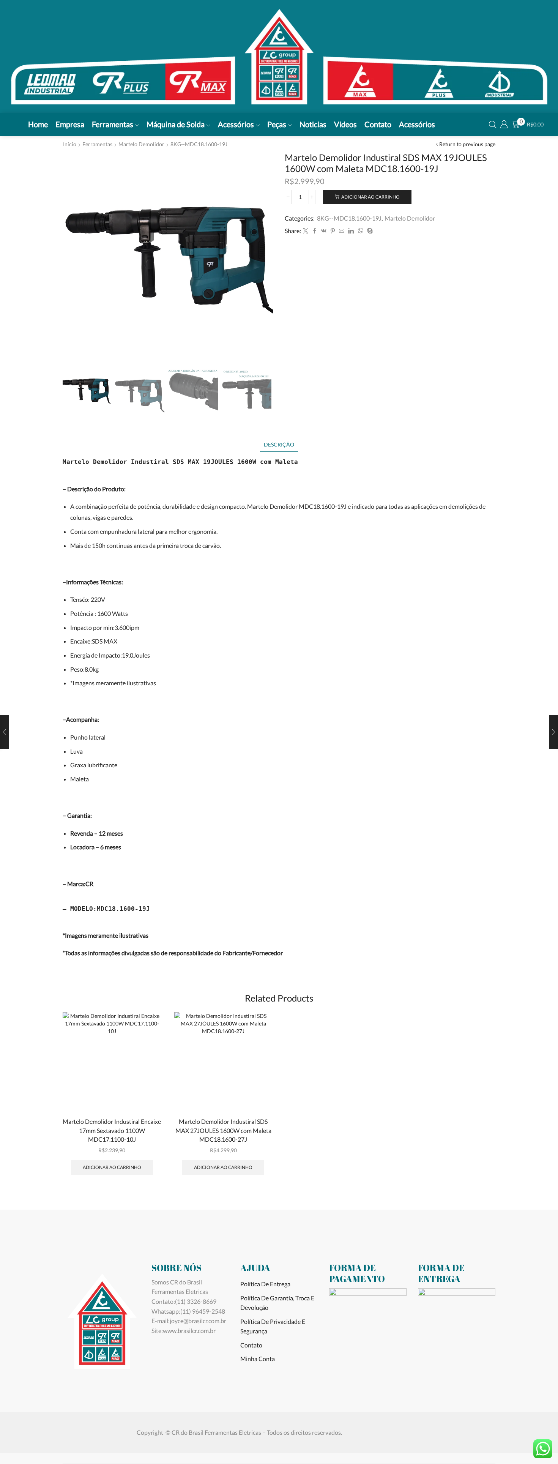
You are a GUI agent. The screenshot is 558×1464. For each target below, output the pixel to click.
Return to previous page (467, 144)
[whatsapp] (360, 231)
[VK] (323, 231)
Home (38, 124)
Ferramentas (112, 124)
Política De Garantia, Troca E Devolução (277, 1302)
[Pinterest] (332, 231)
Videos (345, 124)
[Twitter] (305, 231)
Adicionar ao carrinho (370, 197)
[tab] (279, 444)
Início (69, 144)
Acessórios (236, 124)
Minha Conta (257, 1358)
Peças (276, 124)
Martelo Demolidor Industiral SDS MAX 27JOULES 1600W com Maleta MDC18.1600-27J (223, 1130)
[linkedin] (351, 231)
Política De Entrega (265, 1283)
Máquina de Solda (176, 124)
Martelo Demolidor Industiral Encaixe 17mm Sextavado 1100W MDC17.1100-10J (112, 1130)
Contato (377, 124)
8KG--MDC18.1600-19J (198, 144)
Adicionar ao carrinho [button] (112, 1167)
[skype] (369, 231)
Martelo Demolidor (141, 144)
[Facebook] (314, 231)
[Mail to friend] (341, 231)
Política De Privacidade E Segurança (272, 1326)
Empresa (69, 124)
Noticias (312, 124)
